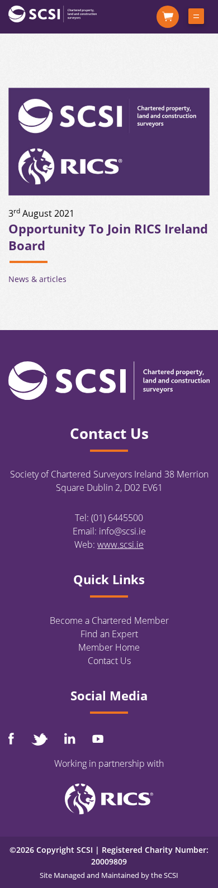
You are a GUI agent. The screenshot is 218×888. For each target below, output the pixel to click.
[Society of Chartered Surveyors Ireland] (52, 13)
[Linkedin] (69, 738)
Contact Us (109, 661)
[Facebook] (11, 738)
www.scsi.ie (120, 544)
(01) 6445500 (117, 518)
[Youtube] (97, 738)
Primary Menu (196, 18)
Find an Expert (109, 634)
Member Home (109, 647)
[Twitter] (39, 739)
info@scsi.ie (122, 531)
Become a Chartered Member (109, 620)
